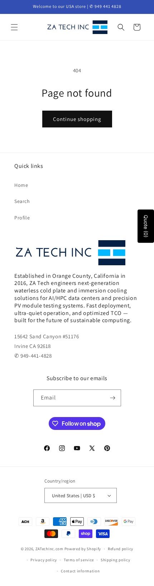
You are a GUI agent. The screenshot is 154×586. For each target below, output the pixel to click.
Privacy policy (43, 559)
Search (22, 201)
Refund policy (120, 548)
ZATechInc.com (49, 548)
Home (21, 185)
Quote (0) (146, 226)
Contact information (80, 570)
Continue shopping (77, 119)
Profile (22, 217)
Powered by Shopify (82, 548)
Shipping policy (115, 559)
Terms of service (79, 559)
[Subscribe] (113, 397)
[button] (14, 27)
